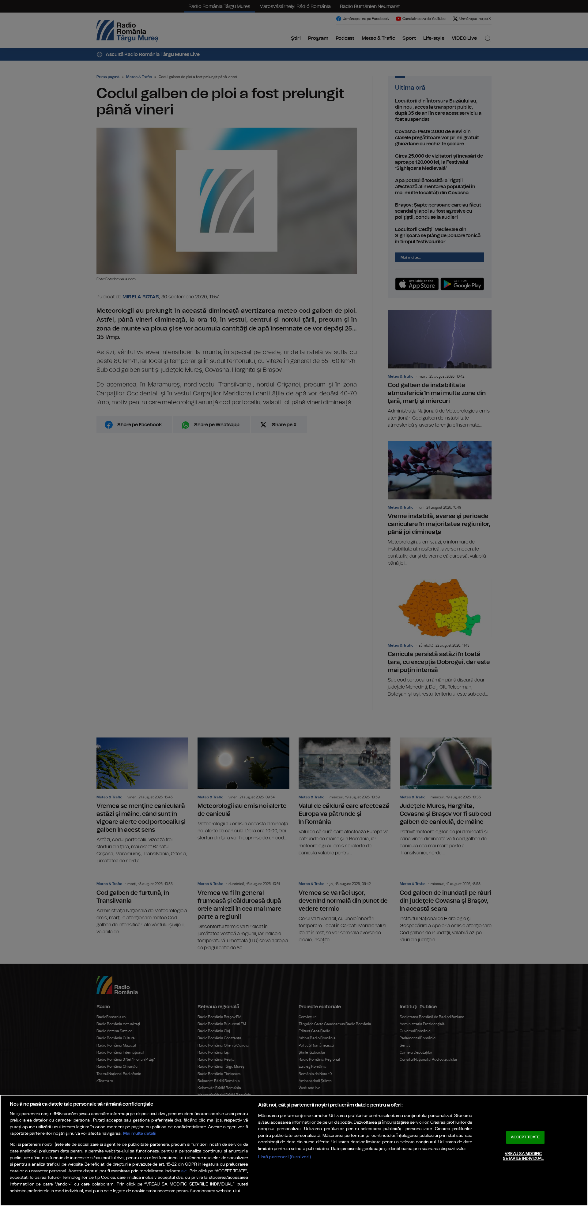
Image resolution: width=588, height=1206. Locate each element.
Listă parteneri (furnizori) (284, 1157)
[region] (294, 1150)
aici (184, 1171)
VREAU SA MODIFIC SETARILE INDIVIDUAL (523, 1156)
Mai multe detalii (139, 1133)
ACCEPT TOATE (525, 1137)
